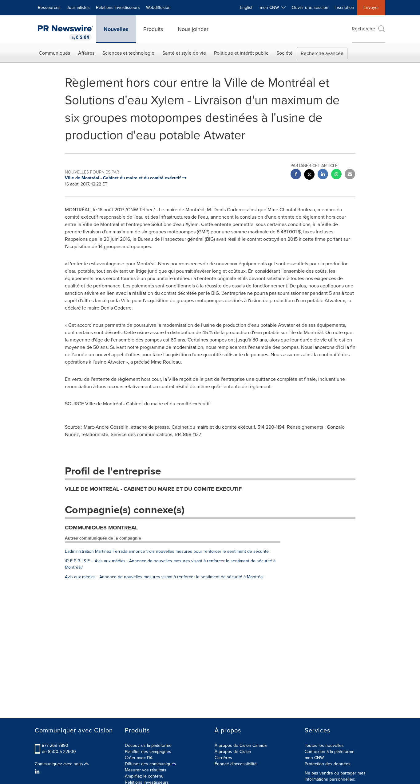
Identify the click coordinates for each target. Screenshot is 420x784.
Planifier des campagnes (148, 751)
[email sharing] (350, 175)
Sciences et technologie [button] (128, 53)
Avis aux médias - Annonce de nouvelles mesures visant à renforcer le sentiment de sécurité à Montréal (164, 577)
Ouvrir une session (310, 7)
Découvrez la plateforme (148, 745)
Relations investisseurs (118, 7)
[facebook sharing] (296, 175)
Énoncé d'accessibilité (236, 764)
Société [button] (284, 53)
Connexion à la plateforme (330, 751)
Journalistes (78, 7)
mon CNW (314, 758)
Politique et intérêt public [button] (241, 53)
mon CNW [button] (270, 7)
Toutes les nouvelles (324, 745)
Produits (153, 29)
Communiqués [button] (54, 53)
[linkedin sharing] (323, 175)
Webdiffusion (158, 7)
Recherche (363, 28)
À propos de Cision (233, 751)
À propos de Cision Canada (241, 745)
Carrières (223, 758)
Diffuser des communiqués (150, 764)
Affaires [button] (86, 53)
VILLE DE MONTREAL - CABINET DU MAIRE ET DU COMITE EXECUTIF (153, 489)
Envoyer (371, 7)
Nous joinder (193, 29)
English (247, 7)
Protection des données (328, 764)
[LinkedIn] (38, 772)
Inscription (344, 7)
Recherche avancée (322, 53)
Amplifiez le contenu (144, 776)
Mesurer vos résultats (145, 770)
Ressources (49, 7)
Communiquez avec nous (59, 764)
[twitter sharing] (309, 175)
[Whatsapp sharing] (336, 175)
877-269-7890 (55, 745)
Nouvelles (116, 29)
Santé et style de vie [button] (184, 53)
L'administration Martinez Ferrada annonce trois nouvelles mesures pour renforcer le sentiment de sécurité (167, 551)
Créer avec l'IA (139, 758)
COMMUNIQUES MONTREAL (101, 528)
